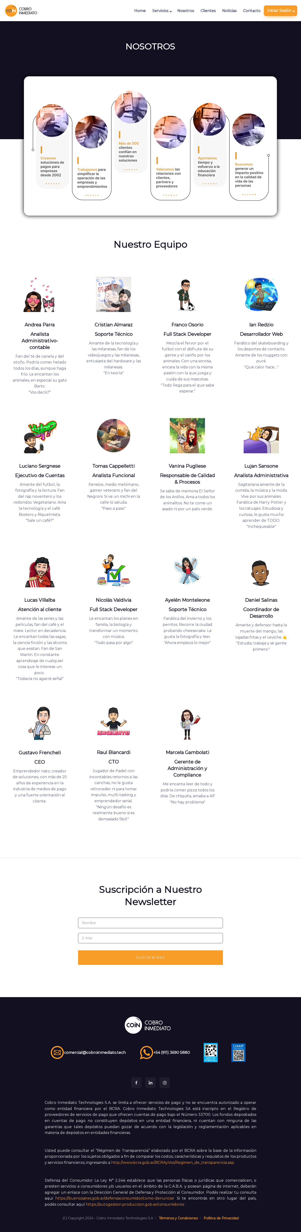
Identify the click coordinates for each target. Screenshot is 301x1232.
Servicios (160, 10)
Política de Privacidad (221, 1218)
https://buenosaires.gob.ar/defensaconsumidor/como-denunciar (114, 1198)
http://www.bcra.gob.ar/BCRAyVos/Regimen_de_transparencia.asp (172, 1162)
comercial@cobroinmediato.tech (95, 1052)
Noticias (229, 10)
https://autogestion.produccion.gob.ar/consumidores (135, 1204)
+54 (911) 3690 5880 (172, 1052)
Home (140, 10)
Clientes (208, 10)
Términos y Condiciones (178, 1218)
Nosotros (185, 10)
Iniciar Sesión (279, 10)
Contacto (252, 10)
